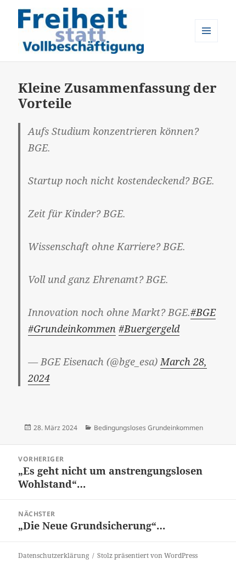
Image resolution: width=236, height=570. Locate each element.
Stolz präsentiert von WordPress (147, 555)
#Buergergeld (149, 328)
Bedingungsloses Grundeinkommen (148, 427)
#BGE (203, 312)
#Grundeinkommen (72, 328)
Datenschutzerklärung (53, 555)
